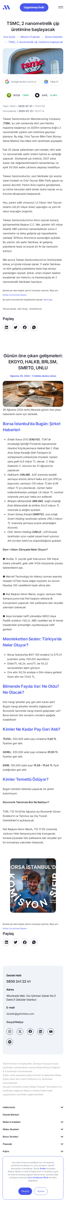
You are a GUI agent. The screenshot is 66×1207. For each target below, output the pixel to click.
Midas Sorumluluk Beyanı (15, 295)
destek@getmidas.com (20, 1013)
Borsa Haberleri (54, 36)
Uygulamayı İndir (34, 7)
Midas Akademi (11, 1129)
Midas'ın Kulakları (12, 1122)
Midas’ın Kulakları (30, 36)
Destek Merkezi (11, 1114)
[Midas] (6, 7)
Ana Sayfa (9, 36)
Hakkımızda (9, 1107)
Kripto (6, 1151)
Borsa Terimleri (10, 1136)
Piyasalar (7, 1144)
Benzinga (48, 299)
